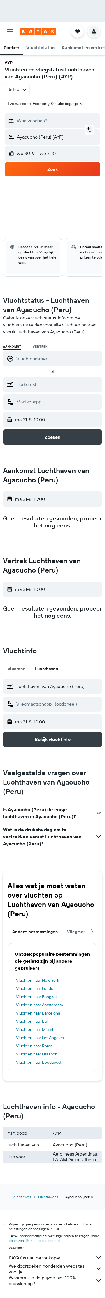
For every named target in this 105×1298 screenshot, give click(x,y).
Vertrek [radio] (40, 346)
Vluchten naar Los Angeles (40, 1037)
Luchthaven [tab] (46, 668)
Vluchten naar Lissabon (36, 1054)
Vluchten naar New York (37, 980)
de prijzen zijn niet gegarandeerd (34, 1240)
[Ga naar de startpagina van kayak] (38, 31)
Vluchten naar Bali (32, 1021)
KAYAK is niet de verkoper (34, 1258)
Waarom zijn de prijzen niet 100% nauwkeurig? (42, 1280)
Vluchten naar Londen (36, 988)
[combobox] (58, 384)
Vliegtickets (22, 1197)
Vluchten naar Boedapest (39, 1062)
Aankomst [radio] (12, 346)
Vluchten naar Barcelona (38, 1013)
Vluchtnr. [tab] (16, 668)
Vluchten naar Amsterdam (39, 1005)
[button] (10, 31)
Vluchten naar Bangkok (37, 996)
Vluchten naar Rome (34, 1045)
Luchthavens (48, 1197)
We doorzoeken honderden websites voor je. (46, 1269)
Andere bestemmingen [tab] (35, 931)
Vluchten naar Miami (34, 1029)
